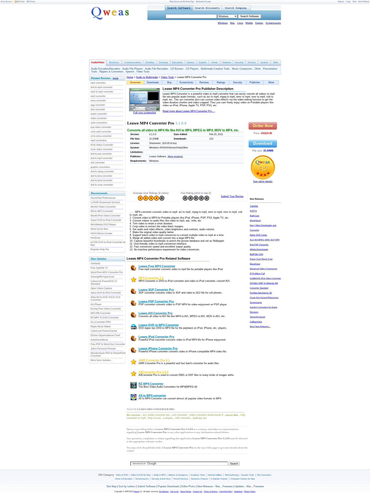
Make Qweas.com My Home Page (182, 2)
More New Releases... (260, 326)
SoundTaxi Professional (103, 198)
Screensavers (273, 23)
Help (354, 2)
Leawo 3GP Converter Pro (156, 289)
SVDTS (253, 211)
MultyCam (254, 216)
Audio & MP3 (160, 475)
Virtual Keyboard (257, 317)
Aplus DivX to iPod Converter (106, 292)
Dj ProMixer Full (257, 273)
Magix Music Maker (101, 326)
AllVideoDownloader (259, 249)
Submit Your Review (232, 196)
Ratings (221, 82)
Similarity (95, 263)
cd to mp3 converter (101, 131)
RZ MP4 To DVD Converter (105, 317)
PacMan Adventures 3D (261, 293)
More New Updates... (102, 360)
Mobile (249, 23)
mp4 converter (98, 83)
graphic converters (100, 167)
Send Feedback (363, 2)
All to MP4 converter (152, 395)
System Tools (247, 475)
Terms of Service (211, 491)
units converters (99, 122)
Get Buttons (164, 491)
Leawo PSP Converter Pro (156, 301)
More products (175, 156)
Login (348, 2)
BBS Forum (31, 2)
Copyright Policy (225, 491)
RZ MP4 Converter (151, 383)
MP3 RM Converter (101, 313)
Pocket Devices (180, 479)
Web (275, 62)
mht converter (183, 418)
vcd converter (179, 414)
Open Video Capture (101, 288)
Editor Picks (188, 486)
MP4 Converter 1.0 (151, 277)
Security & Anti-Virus (161, 479)
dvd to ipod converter (102, 180)
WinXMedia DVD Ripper (103, 224)
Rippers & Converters (111, 71)
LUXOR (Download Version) (105, 202)
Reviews (204, 82)
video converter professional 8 (206, 414)
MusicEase (255, 264)
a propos (168, 418)
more (115, 78)
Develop (163, 62)
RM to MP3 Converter (102, 211)
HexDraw (95, 237)
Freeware (228, 486)
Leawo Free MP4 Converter (157, 266)
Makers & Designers (178, 475)
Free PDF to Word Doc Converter (108, 344)
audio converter (99, 114)
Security (239, 62)
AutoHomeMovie (99, 339)
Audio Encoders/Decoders (105, 68)
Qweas (136, 491)
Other (258, 68)
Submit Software (146, 486)
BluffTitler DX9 (256, 254)
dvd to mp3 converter (102, 158)
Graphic (202, 62)
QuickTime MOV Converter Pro (107, 272)
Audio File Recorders (156, 68)
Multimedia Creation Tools (215, 68)
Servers (252, 62)
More (271, 82)
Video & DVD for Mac (141, 475)
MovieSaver (255, 220)
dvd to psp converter (101, 153)
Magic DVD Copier (258, 235)
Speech (130, 71)
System (264, 62)
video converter (99, 118)
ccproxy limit (231, 415)
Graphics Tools (198, 475)
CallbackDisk (256, 322)
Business (114, 62)
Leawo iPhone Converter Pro (158, 348)
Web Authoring (231, 475)
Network (226, 62)
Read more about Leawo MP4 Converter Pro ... (189, 111)
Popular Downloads (168, 486)
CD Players (192, 68)
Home (214, 62)
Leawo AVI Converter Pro (155, 313)
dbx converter (133, 415)
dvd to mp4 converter (102, 87)
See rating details (262, 181)
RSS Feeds (21, 2)
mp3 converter (98, 96)
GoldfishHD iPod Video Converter (265, 278)
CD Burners (177, 68)
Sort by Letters (127, 486)
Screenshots (186, 82)
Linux (240, 23)
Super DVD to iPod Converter (106, 220)
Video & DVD (122, 475)
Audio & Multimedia (147, 77)
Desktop (149, 62)
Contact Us (197, 491)
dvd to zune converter (102, 184)
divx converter (98, 109)
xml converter (98, 162)
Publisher (255, 82)
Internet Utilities (215, 475)
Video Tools (143, 71)
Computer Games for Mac (242, 479)
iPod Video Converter (102, 145)
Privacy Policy (250, 491)
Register (341, 2)
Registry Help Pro (100, 249)
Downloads (153, 82)
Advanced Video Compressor (263, 269)
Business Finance (199, 479)
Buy (169, 82)
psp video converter (101, 127)
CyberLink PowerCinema (104, 331)
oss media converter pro (156, 414)
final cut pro (154, 418)
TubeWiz (254, 206)
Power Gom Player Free (261, 259)
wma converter (98, 100)
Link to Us (174, 491)
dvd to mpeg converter (102, 171)
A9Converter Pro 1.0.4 (153, 372)
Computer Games (219, 479)
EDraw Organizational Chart (105, 335)
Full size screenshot (144, 112)
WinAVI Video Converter (103, 206)
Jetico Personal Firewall (103, 348)
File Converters (264, 475)
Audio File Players (132, 68)
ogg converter (98, 105)
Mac (232, 23)
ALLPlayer (96, 304)
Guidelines (238, 491)
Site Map (111, 486)
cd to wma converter (101, 136)
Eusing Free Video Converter (106, 308)
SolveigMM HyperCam (102, 276)
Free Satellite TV (99, 268)
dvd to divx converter (101, 176)
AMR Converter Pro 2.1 (154, 360)
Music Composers (242, 68)
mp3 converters (99, 140)
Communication (132, 62)
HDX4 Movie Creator (101, 233)
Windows (223, 23)
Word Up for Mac (99, 229)
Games (259, 23)
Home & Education (123, 479)
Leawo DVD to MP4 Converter (159, 325)
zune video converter (102, 149)
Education (177, 62)
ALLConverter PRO (101, 322)
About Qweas (6, 2)
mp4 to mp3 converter (102, 91)
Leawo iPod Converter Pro (156, 336)
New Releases (205, 486)
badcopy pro (200, 418)
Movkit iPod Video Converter (105, 215)
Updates (239, 486)
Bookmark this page (203, 2)
